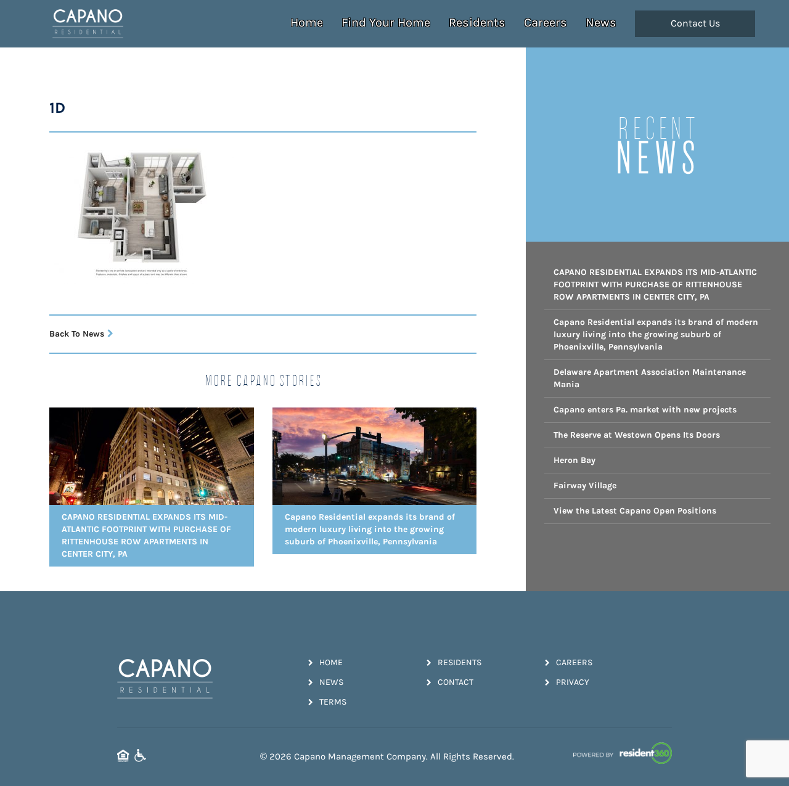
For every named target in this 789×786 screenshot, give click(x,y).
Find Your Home (385, 22)
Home (306, 22)
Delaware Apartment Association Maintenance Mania (650, 378)
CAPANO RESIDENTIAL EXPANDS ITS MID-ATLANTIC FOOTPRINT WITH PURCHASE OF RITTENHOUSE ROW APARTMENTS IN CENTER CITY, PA (655, 284)
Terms (332, 701)
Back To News (76, 334)
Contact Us (695, 23)
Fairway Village (585, 485)
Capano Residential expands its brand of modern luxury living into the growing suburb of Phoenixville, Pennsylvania (656, 334)
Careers (545, 22)
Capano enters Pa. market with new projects (645, 409)
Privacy (572, 682)
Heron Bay (574, 460)
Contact (455, 682)
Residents (477, 22)
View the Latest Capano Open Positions (635, 511)
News (601, 22)
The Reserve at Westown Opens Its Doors (637, 435)
